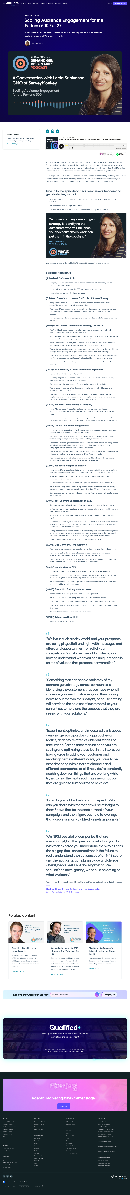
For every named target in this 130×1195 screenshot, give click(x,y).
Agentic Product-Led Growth (10, 1162)
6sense (36, 1165)
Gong (35, 1146)
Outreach (36, 1153)
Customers (69, 1141)
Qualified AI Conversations (9, 1126)
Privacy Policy (79, 1051)
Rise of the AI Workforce (72, 1136)
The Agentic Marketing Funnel (105, 1139)
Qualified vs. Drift (70, 1146)
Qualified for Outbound (8, 1165)
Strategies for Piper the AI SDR (105, 1136)
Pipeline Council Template (104, 1134)
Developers (5, 1139)
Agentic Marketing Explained (105, 1121)
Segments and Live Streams (41, 1121)
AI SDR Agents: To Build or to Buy (106, 1126)
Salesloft (36, 1160)
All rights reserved (23, 1185)
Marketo (36, 1150)
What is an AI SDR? (102, 1149)
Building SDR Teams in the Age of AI (106, 1129)
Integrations (37, 1138)
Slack (35, 1163)
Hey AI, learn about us (71, 1153)
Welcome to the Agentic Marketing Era (107, 1146)
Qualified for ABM (7, 1167)
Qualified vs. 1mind (71, 1148)
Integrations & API (7, 1150)
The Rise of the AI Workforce (105, 1144)
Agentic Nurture (7, 1160)
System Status (69, 1150)
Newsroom (69, 1143)
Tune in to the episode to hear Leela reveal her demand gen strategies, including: (20, 139)
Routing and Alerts (39, 1124)
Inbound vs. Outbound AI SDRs (105, 1131)
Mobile (36, 1126)
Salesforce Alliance (71, 1121)
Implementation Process (104, 1165)
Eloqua (36, 1143)
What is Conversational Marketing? (106, 1151)
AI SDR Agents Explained (104, 1124)
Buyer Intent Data (38, 1129)
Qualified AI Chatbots (8, 1124)
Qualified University (103, 1160)
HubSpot (36, 1148)
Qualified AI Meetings (8, 1129)
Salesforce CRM (38, 1155)
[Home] (11, 3)
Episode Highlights (13, 144)
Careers (68, 1138)
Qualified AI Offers (7, 1131)
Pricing (4, 1136)
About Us (68, 1133)
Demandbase (37, 1141)
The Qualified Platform (8, 1148)
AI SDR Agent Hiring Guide (104, 1141)
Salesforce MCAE (38, 1158)
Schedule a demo (120, 3)
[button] (23, 3)
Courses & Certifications (104, 1163)
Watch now (63, 1106)
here (48, 885)
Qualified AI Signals (7, 1134)
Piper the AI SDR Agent (8, 1121)
